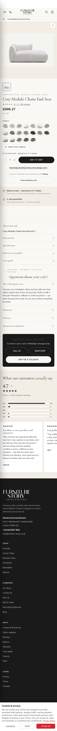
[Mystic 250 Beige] (47, 126)
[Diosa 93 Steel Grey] (33, 133)
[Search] (46, 12)
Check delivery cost (28, 180)
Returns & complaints (13, 325)
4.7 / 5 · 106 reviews (22, 104)
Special (6, 572)
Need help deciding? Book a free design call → (28, 168)
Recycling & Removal (12, 607)
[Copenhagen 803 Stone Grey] (5, 140)
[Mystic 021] (19, 140)
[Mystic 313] (26, 140)
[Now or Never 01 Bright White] (12, 126)
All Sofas (6, 548)
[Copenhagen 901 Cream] (5, 133)
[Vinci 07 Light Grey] (19, 133)
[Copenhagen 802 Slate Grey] (12, 140)
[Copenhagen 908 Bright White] (26, 126)
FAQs (5, 661)
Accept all (45, 726)
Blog (5, 612)
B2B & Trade (8, 602)
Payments (7, 309)
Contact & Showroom (12, 627)
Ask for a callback (28, 359)
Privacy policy (49, 720)
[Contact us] (10, 12)
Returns (6, 642)
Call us (17, 351)
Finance (6, 656)
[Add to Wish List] (52, 25)
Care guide (7, 651)
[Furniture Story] (28, 12)
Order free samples (17, 147)
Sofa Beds (7, 563)
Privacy (6, 676)
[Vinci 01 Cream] (19, 126)
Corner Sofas (8, 553)
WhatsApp (40, 351)
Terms (5, 681)
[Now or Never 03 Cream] (33, 126)
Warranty (6, 647)
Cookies (6, 686)
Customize (10, 726)
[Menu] (4, 12)
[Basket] (52, 12)
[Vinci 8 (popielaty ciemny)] (33, 140)
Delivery (7, 317)
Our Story (7, 588)
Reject (27, 726)
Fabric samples (9, 632)
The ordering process (13, 283)
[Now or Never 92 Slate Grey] (47, 133)
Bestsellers (7, 567)
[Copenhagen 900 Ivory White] (40, 126)
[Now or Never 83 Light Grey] (26, 133)
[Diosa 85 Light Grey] (40, 133)
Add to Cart (36, 160)
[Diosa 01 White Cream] (5, 126)
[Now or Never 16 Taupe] (12, 133)
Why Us (6, 597)
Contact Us (7, 593)
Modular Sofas (9, 558)
